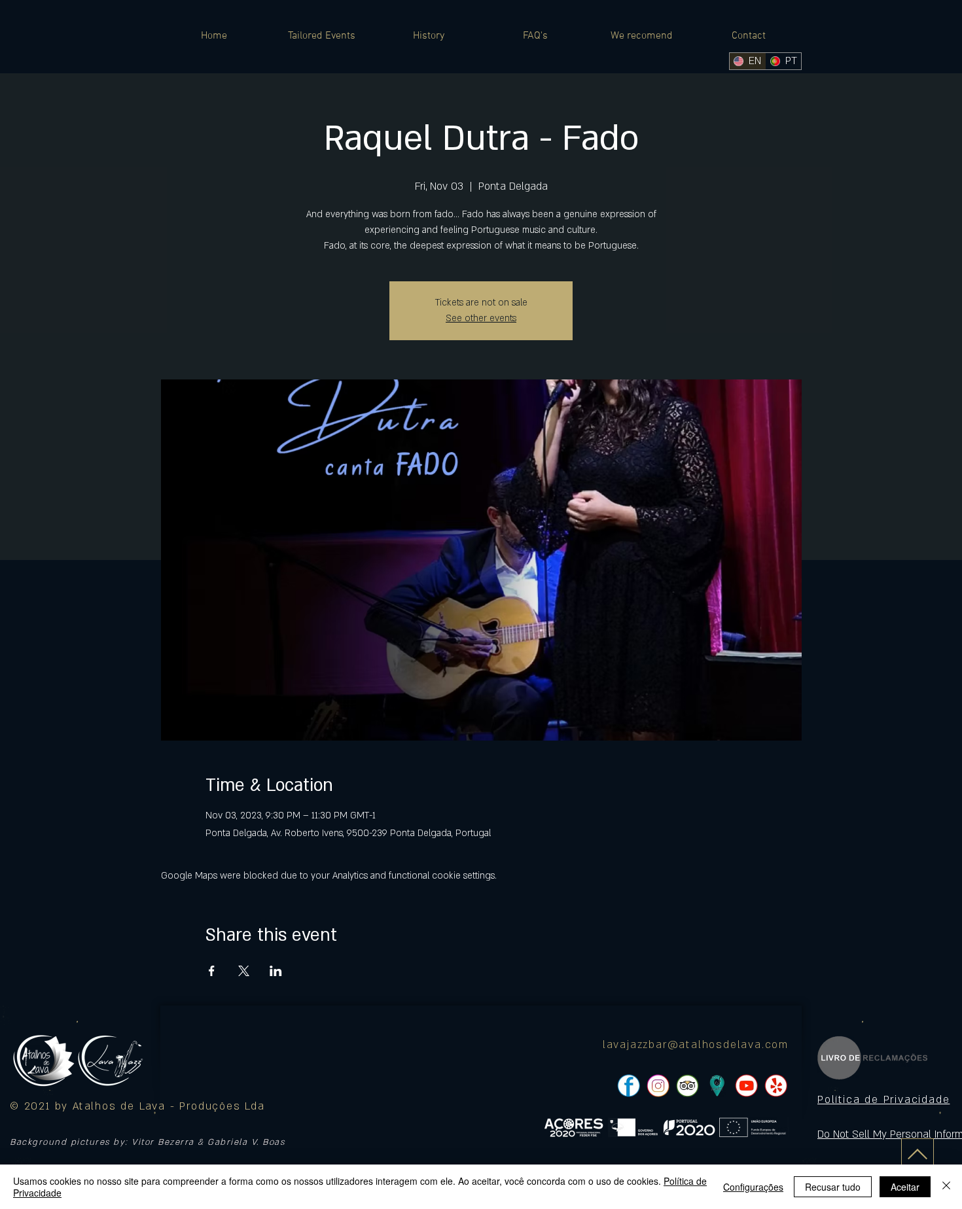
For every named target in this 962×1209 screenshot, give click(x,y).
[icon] (716, 1085)
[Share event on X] (244, 971)
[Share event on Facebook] (211, 971)
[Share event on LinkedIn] (276, 971)
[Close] (946, 1187)
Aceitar (905, 1186)
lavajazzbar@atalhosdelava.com (696, 1045)
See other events (481, 318)
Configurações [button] (753, 1186)
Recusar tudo (833, 1186)
